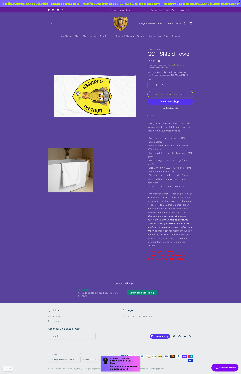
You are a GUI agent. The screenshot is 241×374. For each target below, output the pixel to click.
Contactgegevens (157, 369)
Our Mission (53, 321)
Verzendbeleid (142, 369)
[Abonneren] (92, 336)
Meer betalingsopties (170, 108)
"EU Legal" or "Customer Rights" (138, 316)
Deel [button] (152, 115)
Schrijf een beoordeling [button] (142, 292)
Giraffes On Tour (60, 369)
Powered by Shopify (74, 369)
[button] (51, 23)
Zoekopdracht (54, 316)
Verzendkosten (174, 65)
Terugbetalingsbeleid (93, 369)
